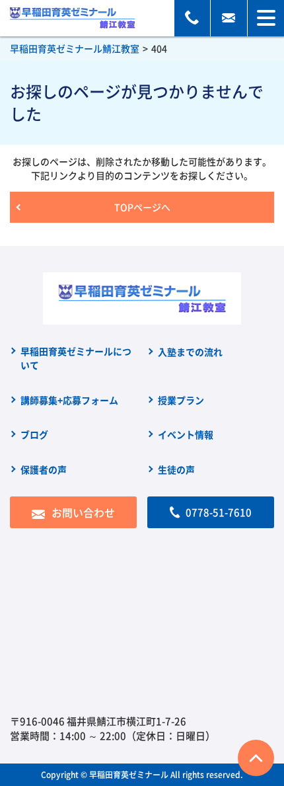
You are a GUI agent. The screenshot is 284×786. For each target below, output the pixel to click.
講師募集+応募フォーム (69, 400)
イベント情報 (185, 434)
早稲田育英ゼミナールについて (75, 358)
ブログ (34, 434)
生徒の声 (176, 469)
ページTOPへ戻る (256, 758)
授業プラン (181, 400)
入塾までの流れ (190, 351)
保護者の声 (43, 469)
